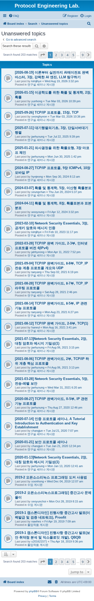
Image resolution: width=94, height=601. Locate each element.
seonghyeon (39, 116)
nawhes (36, 521)
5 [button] (73, 55)
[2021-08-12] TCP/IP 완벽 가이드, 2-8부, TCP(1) (51, 323)
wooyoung (37, 212)
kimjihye (36, 81)
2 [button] (56, 55)
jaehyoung (37, 136)
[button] (42, 55)
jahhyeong (37, 252)
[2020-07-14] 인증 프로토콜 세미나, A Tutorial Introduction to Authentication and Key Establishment (50, 423)
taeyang (36, 272)
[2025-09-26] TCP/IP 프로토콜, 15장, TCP (47, 112)
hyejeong (37, 176)
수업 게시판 (35, 484)
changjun (37, 430)
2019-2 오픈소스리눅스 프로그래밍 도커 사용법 (51, 477)
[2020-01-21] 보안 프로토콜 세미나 (41, 442)
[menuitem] (14, 16)
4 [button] (67, 55)
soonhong (37, 481)
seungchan (38, 191)
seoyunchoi (38, 501)
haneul (35, 327)
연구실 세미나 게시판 (41, 84)
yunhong (36, 101)
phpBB (33, 591)
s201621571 (39, 541)
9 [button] (83, 55)
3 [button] (62, 55)
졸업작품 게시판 (37, 524)
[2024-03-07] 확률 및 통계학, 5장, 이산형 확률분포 (53, 188)
